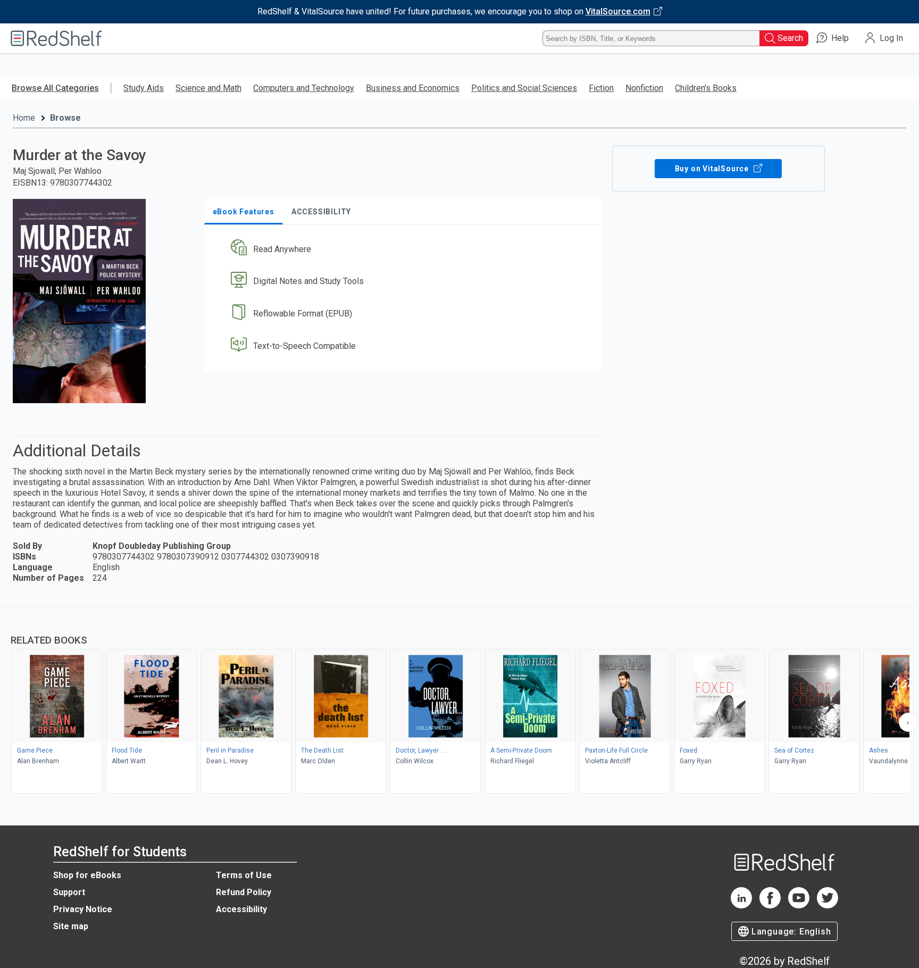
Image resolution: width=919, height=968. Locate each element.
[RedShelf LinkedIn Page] (741, 905)
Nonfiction (644, 88)
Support (69, 892)
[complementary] (459, 701)
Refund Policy (243, 892)
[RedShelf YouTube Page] (798, 905)
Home (24, 118)
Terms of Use (244, 875)
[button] (405, 249)
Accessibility (241, 909)
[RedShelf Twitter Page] (827, 905)
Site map (70, 926)
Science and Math (208, 88)
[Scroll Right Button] (908, 722)
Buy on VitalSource (713, 168)
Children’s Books (706, 88)
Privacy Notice (82, 909)
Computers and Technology (303, 88)
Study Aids (143, 88)
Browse (65, 118)
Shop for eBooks (87, 875)
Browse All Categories (55, 88)
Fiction (601, 88)
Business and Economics (413, 88)
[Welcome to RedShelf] (56, 38)
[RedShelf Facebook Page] (770, 905)
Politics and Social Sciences (524, 88)
